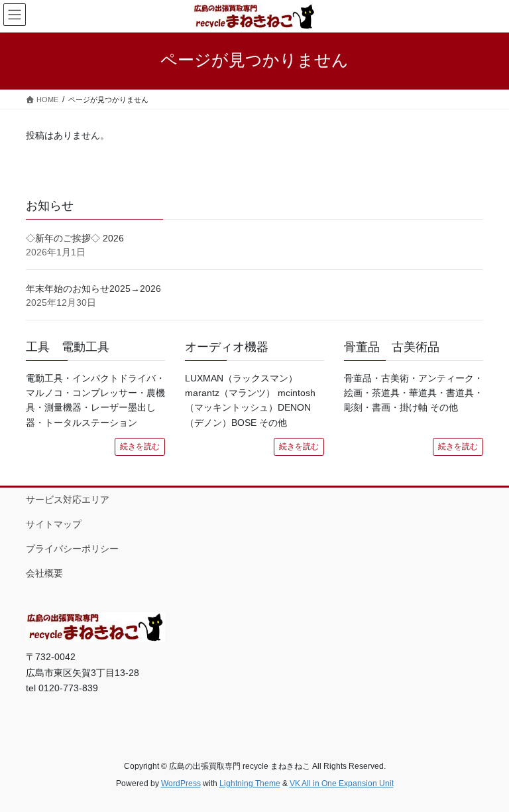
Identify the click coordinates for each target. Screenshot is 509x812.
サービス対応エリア (67, 499)
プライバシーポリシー (72, 548)
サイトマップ (54, 524)
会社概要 (44, 573)
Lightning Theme (249, 783)
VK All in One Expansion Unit (342, 783)
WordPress (181, 783)
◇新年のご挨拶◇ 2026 (75, 238)
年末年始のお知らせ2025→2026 (93, 288)
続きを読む (140, 446)
